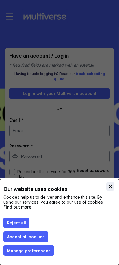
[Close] (110, 186)
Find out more (17, 206)
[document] (59, 222)
